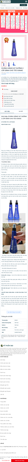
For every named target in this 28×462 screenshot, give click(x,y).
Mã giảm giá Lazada (5, 388)
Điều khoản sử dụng (5, 366)
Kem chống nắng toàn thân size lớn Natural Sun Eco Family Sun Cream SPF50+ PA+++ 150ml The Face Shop (13, 336)
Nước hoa (2, 436)
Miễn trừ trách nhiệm (5, 369)
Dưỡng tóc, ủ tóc (19, 7)
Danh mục (2, 372)
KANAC (7, 72)
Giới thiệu (7, 111)
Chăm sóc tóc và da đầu (9, 7)
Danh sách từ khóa (5, 382)
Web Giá (25, 457)
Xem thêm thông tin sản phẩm (14, 312)
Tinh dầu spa (3, 439)
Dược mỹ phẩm (4, 411)
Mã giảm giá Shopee (5, 391)
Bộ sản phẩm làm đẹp (5, 433)
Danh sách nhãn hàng (5, 375)
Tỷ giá (8, 457)
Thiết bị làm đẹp (4, 430)
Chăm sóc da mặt (4, 404)
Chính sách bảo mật (5, 363)
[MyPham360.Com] (7, 1)
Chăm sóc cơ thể (4, 408)
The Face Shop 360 (14, 457)
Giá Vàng (21, 457)
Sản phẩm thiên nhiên (5, 414)
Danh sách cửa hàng (5, 378)
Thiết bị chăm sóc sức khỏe (7, 426)
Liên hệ (2, 394)
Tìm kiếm (23, 5)
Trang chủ (2, 7)
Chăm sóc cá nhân (4, 420)
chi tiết (21, 111)
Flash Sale (4, 11)
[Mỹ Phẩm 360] (6, 345)
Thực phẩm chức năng (5, 423)
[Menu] (26, 1)
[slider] (3, 64)
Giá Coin (2, 458)
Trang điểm (3, 401)
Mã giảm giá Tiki (4, 385)
